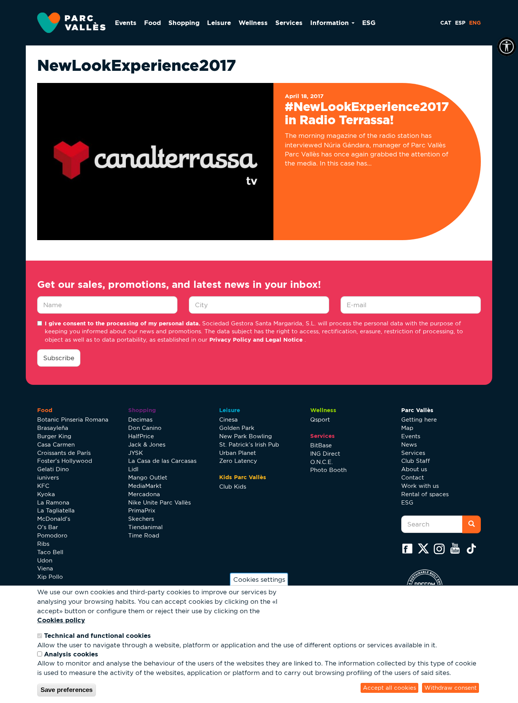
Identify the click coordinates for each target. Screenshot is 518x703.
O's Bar (47, 527)
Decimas (140, 419)
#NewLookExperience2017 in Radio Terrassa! (367, 113)
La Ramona (53, 502)
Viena (45, 568)
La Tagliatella (56, 510)
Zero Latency (238, 461)
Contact (412, 477)
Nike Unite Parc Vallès (159, 502)
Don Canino (145, 428)
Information (330, 22)
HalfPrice (141, 436)
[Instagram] (441, 548)
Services (289, 22)
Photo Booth (328, 470)
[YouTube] (457, 548)
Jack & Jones (146, 444)
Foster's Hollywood (64, 461)
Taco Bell (50, 552)
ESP (460, 23)
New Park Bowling (245, 436)
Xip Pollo (50, 576)
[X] (425, 548)
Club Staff (415, 461)
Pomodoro (52, 535)
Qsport (320, 419)
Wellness (253, 22)
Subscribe (58, 358)
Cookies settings (259, 579)
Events (126, 22)
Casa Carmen (56, 444)
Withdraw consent (450, 687)
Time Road (143, 535)
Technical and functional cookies (97, 635)
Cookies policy (61, 619)
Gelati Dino (53, 469)
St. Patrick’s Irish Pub (249, 444)
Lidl (133, 469)
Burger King (54, 436)
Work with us (420, 486)
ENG (475, 23)
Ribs (43, 544)
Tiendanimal (145, 527)
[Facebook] (409, 548)
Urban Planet (237, 453)
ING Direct (325, 453)
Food (152, 22)
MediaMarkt (145, 486)
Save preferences (67, 690)
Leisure (219, 22)
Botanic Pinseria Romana (72, 419)
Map (407, 428)
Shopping (183, 22)
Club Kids (232, 486)
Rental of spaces (425, 494)
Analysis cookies (71, 654)
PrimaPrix (141, 510)
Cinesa (228, 419)
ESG (368, 22)
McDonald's (53, 519)
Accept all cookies (389, 687)
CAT (445, 23)
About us (414, 469)
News (409, 444)
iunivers (48, 477)
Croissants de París (64, 453)
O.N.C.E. (321, 462)
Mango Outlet (147, 477)
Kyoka (46, 494)
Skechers (141, 519)
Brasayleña (52, 428)
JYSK (135, 453)
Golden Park (236, 428)
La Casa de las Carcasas (162, 461)
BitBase (321, 445)
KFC (43, 486)
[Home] (74, 22)
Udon (44, 560)
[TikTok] (473, 548)
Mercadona (144, 494)
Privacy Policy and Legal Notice (257, 339)
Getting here (419, 419)
